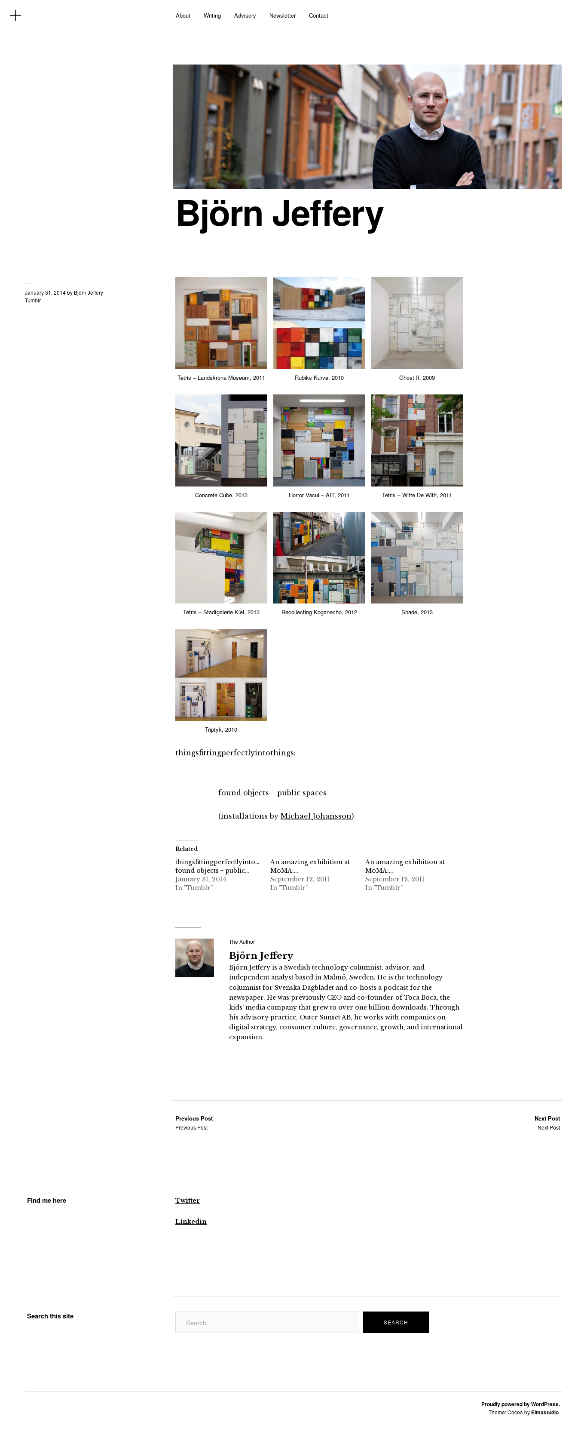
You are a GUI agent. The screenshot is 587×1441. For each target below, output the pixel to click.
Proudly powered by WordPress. (520, 1404)
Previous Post (194, 1122)
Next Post (547, 1122)
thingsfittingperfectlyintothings (234, 752)
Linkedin (191, 1221)
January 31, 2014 (45, 292)
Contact (318, 15)
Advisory (245, 15)
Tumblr (33, 300)
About (183, 15)
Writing (212, 15)
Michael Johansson (316, 816)
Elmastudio (545, 1412)
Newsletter (282, 15)
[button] (223, 334)
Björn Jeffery (279, 211)
